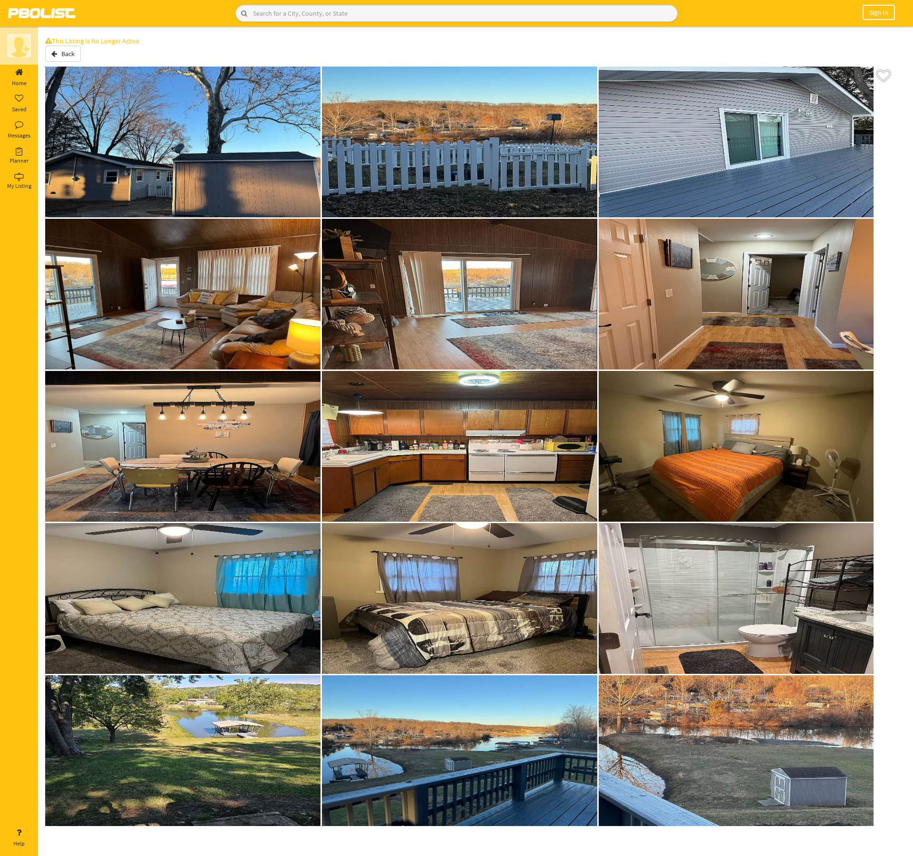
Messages (19, 135)
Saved (19, 109)
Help (19, 843)
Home (19, 83)
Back (66, 53)
